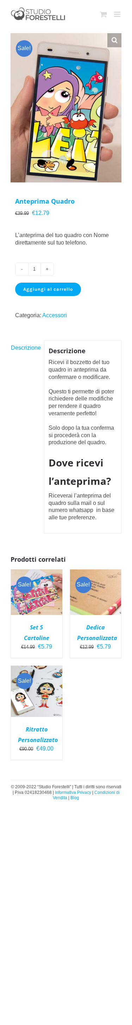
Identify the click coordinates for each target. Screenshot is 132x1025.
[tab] (25, 348)
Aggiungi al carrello (48, 289)
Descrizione (25, 348)
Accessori (54, 315)
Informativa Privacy (73, 792)
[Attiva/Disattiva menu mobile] (117, 14)
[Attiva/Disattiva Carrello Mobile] (103, 14)
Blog (74, 797)
